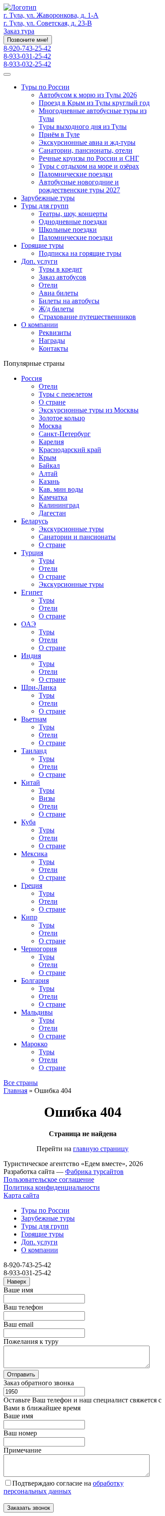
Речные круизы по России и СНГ (89, 158)
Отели (48, 285)
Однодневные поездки (73, 221)
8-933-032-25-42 (27, 64)
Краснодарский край (70, 449)
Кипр (29, 917)
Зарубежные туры (48, 198)
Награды (52, 340)
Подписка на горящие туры (80, 253)
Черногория (39, 949)
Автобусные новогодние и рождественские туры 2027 (79, 186)
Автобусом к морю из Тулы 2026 (88, 95)
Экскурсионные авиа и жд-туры (87, 142)
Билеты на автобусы (69, 301)
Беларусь (34, 521)
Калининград (59, 505)
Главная (15, 1090)
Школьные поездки (68, 229)
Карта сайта (21, 1195)
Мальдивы (37, 1012)
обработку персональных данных (64, 1487)
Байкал (49, 465)
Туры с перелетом (65, 394)
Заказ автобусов (62, 277)
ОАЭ (28, 624)
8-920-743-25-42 (27, 48)
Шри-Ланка (38, 687)
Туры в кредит (60, 269)
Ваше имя (18, 1290)
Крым (47, 457)
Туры (47, 560)
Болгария (35, 980)
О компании (39, 324)
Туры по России (45, 87)
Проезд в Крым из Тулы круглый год (94, 103)
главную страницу (100, 1148)
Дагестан (52, 513)
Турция (32, 552)
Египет (32, 592)
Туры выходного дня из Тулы (83, 126)
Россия (31, 378)
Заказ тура (19, 31)
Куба (28, 822)
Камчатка (53, 497)
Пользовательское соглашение (49, 1179)
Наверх (16, 1281)
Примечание (22, 1450)
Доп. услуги (39, 261)
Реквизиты (55, 332)
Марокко (34, 1044)
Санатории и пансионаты (77, 537)
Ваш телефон (23, 1307)
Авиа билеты (58, 293)
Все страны (21, 1082)
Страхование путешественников (87, 316)
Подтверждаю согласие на (64, 1487)
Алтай (48, 473)
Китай (30, 782)
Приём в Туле (59, 134)
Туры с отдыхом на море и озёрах (89, 166)
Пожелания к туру (31, 1341)
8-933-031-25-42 (27, 56)
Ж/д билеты (56, 309)
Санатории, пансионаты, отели (85, 150)
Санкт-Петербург (65, 434)
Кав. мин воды (61, 489)
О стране (52, 402)
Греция (31, 885)
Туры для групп (45, 206)
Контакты (53, 348)
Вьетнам (34, 719)
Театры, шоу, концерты (73, 213)
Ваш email (18, 1324)
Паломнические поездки (76, 174)
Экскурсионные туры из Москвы (89, 410)
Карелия (51, 441)
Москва (50, 426)
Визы (47, 798)
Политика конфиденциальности (52, 1187)
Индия (31, 655)
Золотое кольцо (62, 418)
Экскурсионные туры (71, 529)
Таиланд (34, 750)
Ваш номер (20, 1433)
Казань (49, 481)
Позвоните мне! (27, 40)
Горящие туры (42, 245)
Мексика (34, 853)
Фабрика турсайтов (94, 1171)
